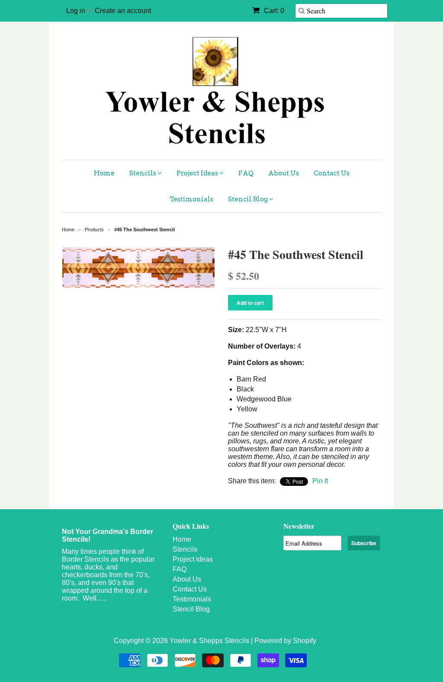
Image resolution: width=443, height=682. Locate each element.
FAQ (246, 173)
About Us (283, 173)
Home (104, 173)
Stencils (143, 173)
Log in (75, 10)
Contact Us (332, 173)
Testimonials (191, 199)
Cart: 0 (273, 10)
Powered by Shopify (285, 640)
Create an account (123, 10)
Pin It (320, 481)
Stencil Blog (248, 199)
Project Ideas (198, 173)
